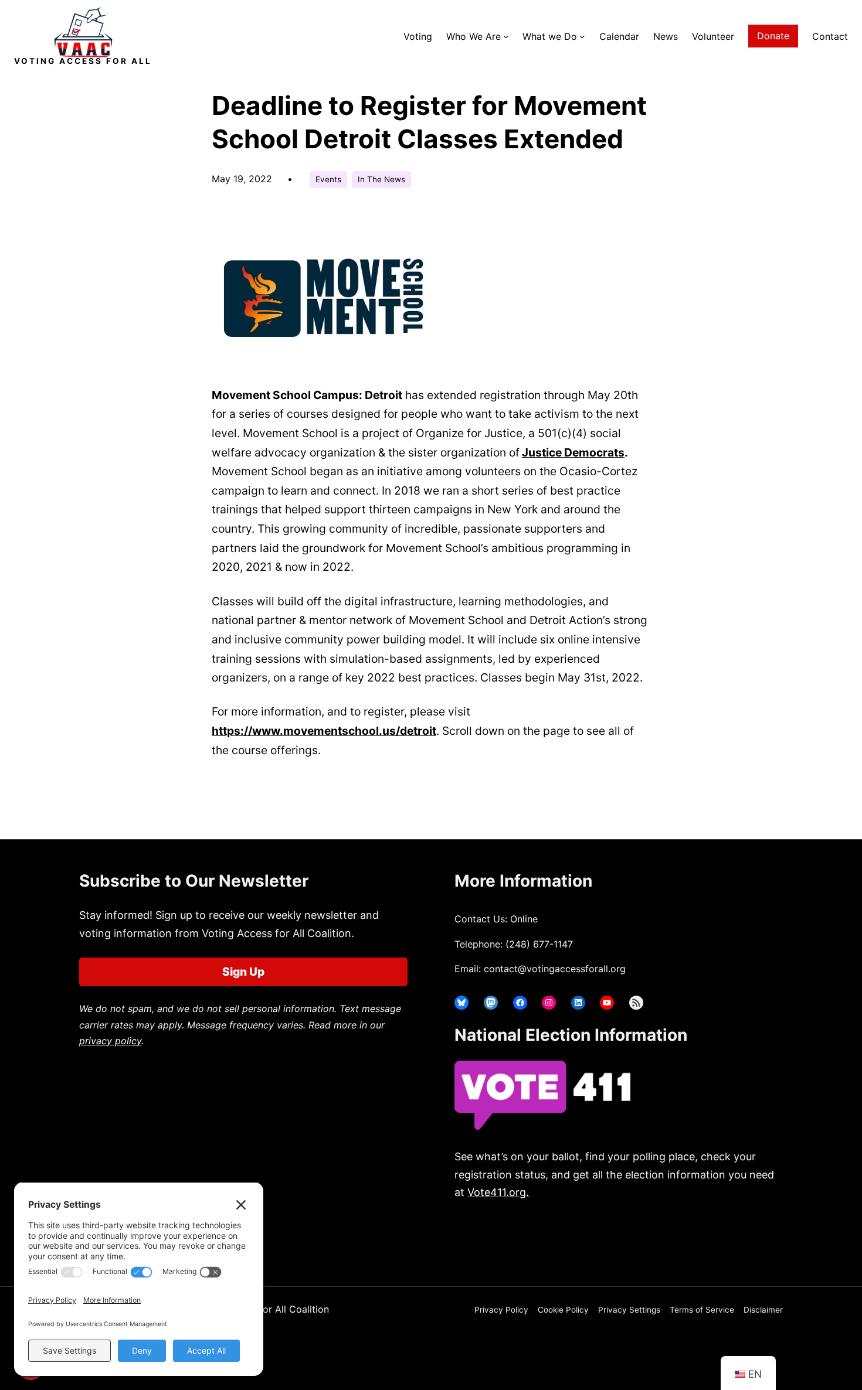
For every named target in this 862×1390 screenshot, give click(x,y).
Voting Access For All (83, 61)
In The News (381, 179)
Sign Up (243, 972)
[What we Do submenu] (582, 36)
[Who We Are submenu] (506, 36)
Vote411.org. (498, 1192)
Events (328, 179)
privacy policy (110, 1041)
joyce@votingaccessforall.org (646, 1238)
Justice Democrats (573, 452)
